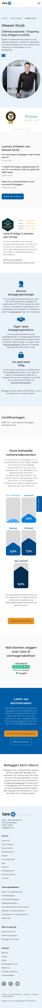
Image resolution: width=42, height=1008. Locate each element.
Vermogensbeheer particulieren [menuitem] (15, 907)
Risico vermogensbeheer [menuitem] (12, 892)
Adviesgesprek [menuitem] (8, 871)
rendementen (15, 312)
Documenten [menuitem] (7, 848)
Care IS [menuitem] (5, 836)
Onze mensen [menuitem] (8, 844)
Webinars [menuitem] (6, 968)
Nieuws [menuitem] (5, 953)
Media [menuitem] (4, 956)
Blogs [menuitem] (4, 960)
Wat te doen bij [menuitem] (9, 927)
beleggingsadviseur (11, 345)
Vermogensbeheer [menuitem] (10, 887)
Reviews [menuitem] (5, 867)
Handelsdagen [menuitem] (8, 975)
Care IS (5, 18)
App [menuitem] (3, 863)
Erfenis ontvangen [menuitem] (9, 935)
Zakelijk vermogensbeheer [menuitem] (13, 911)
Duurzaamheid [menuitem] (8, 859)
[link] (13, 3)
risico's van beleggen (15, 783)
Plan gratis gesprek (38, 504)
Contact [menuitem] (5, 878)
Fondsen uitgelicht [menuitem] (10, 972)
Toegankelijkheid (8, 996)
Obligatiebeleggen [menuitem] (10, 903)
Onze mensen (16, 18)
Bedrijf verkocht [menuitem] (9, 932)
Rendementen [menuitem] (8, 852)
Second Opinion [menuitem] (8, 874)
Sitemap (35, 994)
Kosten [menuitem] (5, 856)
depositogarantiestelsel (21, 383)
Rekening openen (21, 742)
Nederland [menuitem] (6, 918)
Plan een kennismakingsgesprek (21, 734)
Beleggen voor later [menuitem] (10, 939)
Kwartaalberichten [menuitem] (10, 964)
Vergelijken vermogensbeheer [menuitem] (15, 914)
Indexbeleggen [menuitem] (8, 896)
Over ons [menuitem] (5, 841)
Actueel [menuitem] (5, 948)
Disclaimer (27, 994)
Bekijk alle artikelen (13, 196)
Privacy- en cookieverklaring (12, 994)
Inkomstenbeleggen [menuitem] (10, 899)
